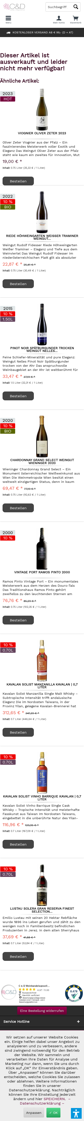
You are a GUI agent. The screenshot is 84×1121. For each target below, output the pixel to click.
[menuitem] (75, 20)
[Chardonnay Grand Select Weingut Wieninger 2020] (42, 436)
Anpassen (34, 1113)
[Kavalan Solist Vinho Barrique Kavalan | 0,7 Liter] (42, 773)
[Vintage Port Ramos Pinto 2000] (42, 549)
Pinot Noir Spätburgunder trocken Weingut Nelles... (42, 349)
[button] (76, 1113)
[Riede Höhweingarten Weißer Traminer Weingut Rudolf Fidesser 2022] (42, 212)
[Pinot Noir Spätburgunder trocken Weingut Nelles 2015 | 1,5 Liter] (42, 324)
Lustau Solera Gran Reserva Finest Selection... (42, 910)
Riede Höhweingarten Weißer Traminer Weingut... (42, 237)
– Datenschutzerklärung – (45, 1101)
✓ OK (53, 1113)
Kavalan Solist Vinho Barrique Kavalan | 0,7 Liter (42, 797)
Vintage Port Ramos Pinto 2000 (42, 572)
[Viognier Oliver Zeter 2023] (42, 110)
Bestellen (18, 181)
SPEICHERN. (55, 1099)
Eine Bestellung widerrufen (42, 1011)
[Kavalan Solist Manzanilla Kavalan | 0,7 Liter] (42, 661)
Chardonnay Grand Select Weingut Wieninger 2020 (42, 461)
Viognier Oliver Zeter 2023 (42, 133)
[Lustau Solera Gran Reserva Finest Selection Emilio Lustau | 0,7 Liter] (42, 885)
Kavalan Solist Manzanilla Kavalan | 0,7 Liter (42, 685)
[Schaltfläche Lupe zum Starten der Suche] (75, 6)
